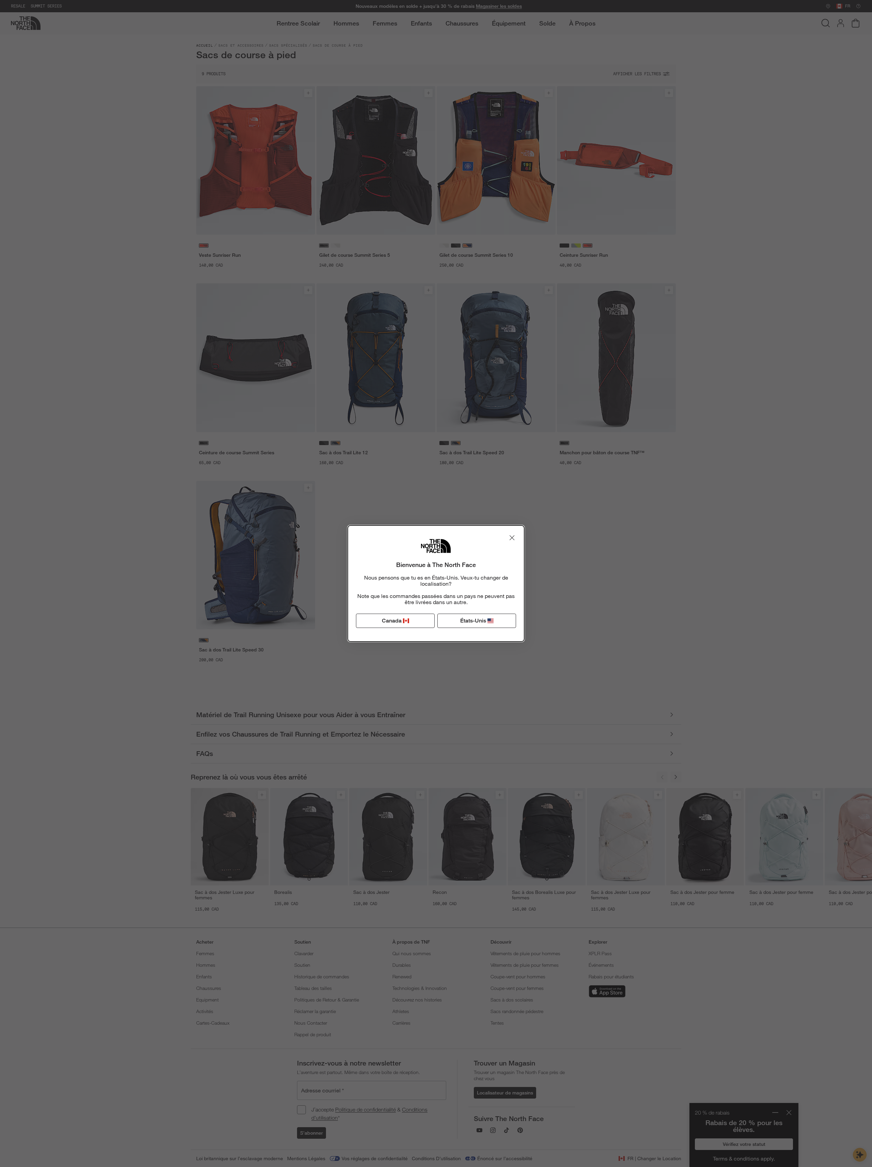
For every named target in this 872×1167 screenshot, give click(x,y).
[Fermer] (512, 538)
